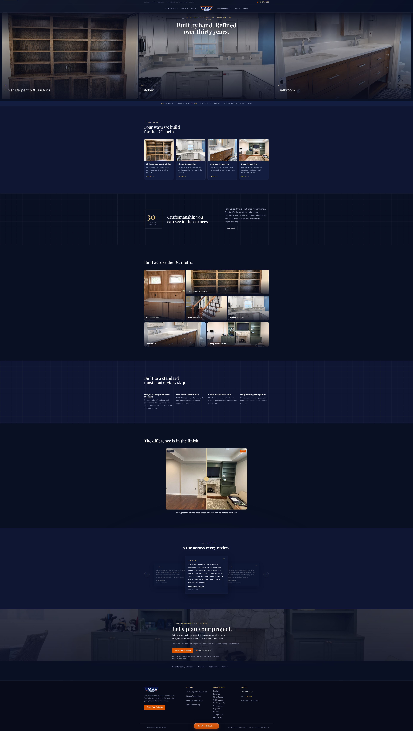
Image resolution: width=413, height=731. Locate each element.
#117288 (194, 103)
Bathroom (214, 667)
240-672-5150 (264, 2)
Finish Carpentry (171, 8)
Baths (193, 8)
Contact (246, 8)
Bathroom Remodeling (194, 700)
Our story (231, 228)
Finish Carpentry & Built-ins (184, 667)
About (237, 8)
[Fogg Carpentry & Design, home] (206, 8)
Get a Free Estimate (183, 650)
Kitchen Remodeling (193, 696)
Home (225, 667)
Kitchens (184, 8)
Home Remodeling (224, 8)
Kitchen (202, 667)
